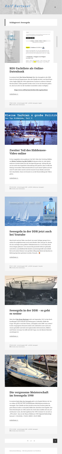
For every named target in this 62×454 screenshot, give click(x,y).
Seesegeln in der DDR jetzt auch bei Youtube (31, 233)
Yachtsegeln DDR (23, 103)
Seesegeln (35, 103)
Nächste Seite (55, 441)
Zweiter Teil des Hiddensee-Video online (28, 151)
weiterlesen (14, 94)
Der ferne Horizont (22, 319)
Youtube (40, 266)
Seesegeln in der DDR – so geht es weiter (30, 312)
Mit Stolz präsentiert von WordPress (31, 451)
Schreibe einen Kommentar (18, 104)
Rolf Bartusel (17, 6)
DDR (31, 103)
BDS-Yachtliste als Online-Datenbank (27, 70)
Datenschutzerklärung (15, 451)
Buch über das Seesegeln (23, 401)
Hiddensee (35, 187)
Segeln (40, 103)
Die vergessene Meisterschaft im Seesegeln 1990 (29, 394)
